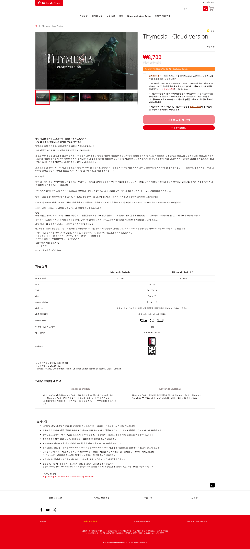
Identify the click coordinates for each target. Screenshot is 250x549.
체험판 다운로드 (178, 127)
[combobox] (195, 8)
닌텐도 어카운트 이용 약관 (197, 521)
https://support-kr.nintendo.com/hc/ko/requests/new (68, 476)
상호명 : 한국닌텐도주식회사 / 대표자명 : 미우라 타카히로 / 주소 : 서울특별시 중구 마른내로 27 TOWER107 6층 (125, 531)
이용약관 (43, 521)
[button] (41, 61)
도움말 (194, 497)
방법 (212, 31)
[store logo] (49, 3)
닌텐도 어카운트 (166, 89)
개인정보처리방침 (90, 521)
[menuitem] (84, 16)
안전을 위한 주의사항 (142, 521)
